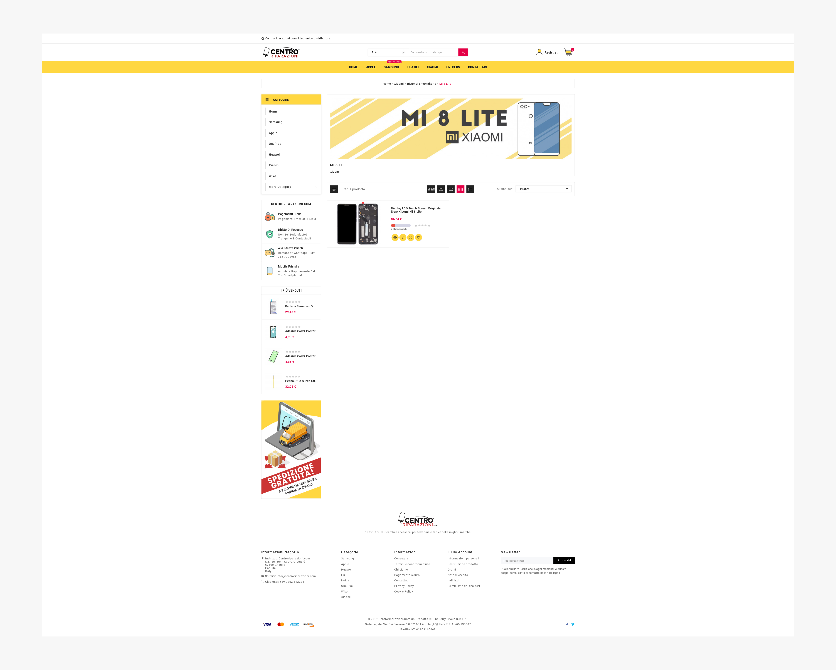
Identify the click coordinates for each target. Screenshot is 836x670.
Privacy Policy (404, 586)
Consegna (401, 558)
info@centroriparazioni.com (296, 576)
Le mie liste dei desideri (464, 586)
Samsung (347, 558)
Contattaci (401, 580)
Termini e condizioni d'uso (412, 564)
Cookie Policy (403, 591)
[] (463, 52)
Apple (345, 564)
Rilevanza (543, 189)
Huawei (346, 569)
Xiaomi (346, 596)
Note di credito (458, 574)
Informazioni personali (463, 558)
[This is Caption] (291, 449)
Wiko (344, 591)
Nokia (345, 580)
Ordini (452, 569)
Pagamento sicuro (407, 574)
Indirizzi (453, 580)
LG (343, 574)
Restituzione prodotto (463, 564)
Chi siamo (401, 569)
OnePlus (347, 586)
